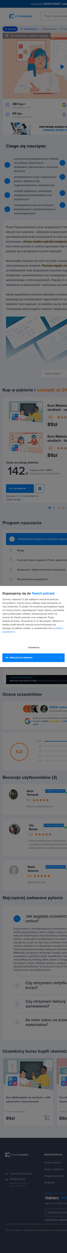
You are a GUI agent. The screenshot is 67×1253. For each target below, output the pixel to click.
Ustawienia (33, 647)
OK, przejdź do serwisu (19, 657)
